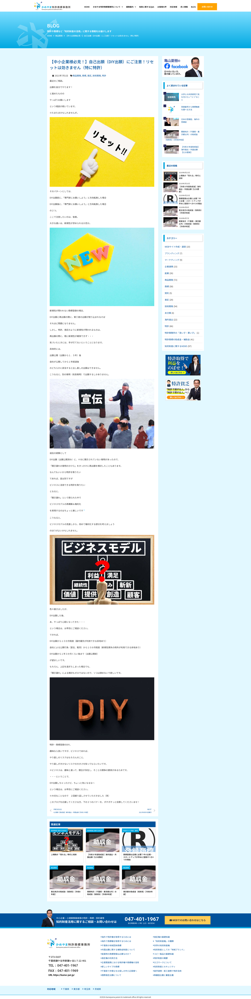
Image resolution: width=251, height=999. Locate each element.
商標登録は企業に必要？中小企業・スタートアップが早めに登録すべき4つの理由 (138, 857)
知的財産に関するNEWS (176, 346)
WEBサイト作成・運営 (175, 246)
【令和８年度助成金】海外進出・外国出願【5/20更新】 (101, 855)
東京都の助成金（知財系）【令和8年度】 (138, 892)
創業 (167, 273)
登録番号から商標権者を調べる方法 (190, 108)
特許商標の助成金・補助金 (177, 339)
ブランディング (172, 253)
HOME (49, 35)
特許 (104, 75)
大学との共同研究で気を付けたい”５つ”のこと (190, 97)
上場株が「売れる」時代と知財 (64, 854)
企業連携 (169, 266)
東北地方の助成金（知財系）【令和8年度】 (65, 892)
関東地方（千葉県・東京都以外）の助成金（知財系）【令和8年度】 (101, 892)
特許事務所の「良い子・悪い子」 (180, 332)
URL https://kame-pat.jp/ (61, 975)
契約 (167, 293)
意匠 (89, 75)
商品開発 (59, 35)
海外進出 (169, 319)
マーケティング (172, 259)
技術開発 (97, 75)
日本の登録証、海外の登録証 (190, 120)
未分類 (168, 312)
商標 (84, 75)
